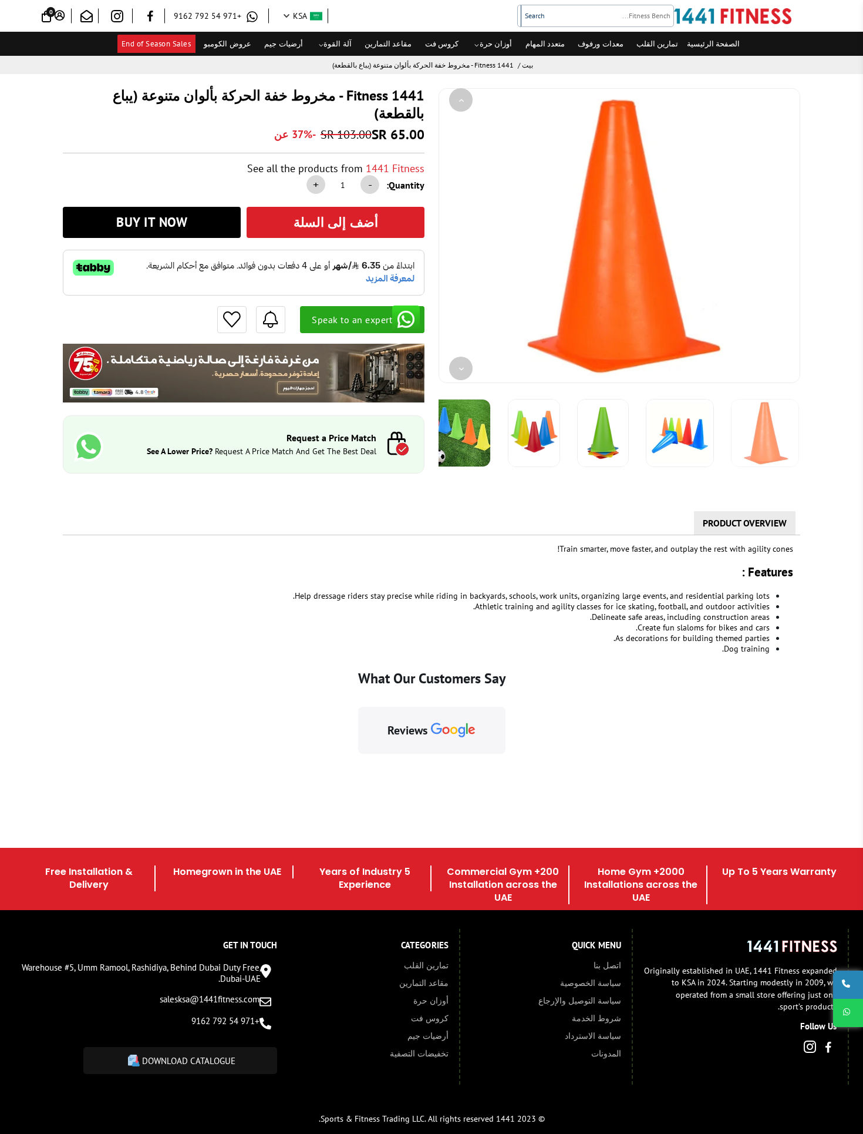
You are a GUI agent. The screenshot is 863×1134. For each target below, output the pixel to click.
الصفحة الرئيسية (713, 44)
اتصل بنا (607, 965)
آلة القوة (337, 44)
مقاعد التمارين (388, 44)
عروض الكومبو (227, 44)
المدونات (606, 1053)
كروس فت (442, 44)
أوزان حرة (496, 44)
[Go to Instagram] (117, 18)
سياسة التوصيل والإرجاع (579, 1000)
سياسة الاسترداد (593, 1036)
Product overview (745, 523)
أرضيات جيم (283, 44)
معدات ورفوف (600, 44)
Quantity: (405, 185)
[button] (358, 765)
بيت (527, 65)
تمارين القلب (657, 44)
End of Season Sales (156, 44)
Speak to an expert (352, 320)
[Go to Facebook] (150, 18)
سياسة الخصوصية (590, 983)
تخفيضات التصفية (419, 1053)
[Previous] (461, 100)
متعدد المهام (545, 44)
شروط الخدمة (596, 1018)
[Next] (461, 368)
